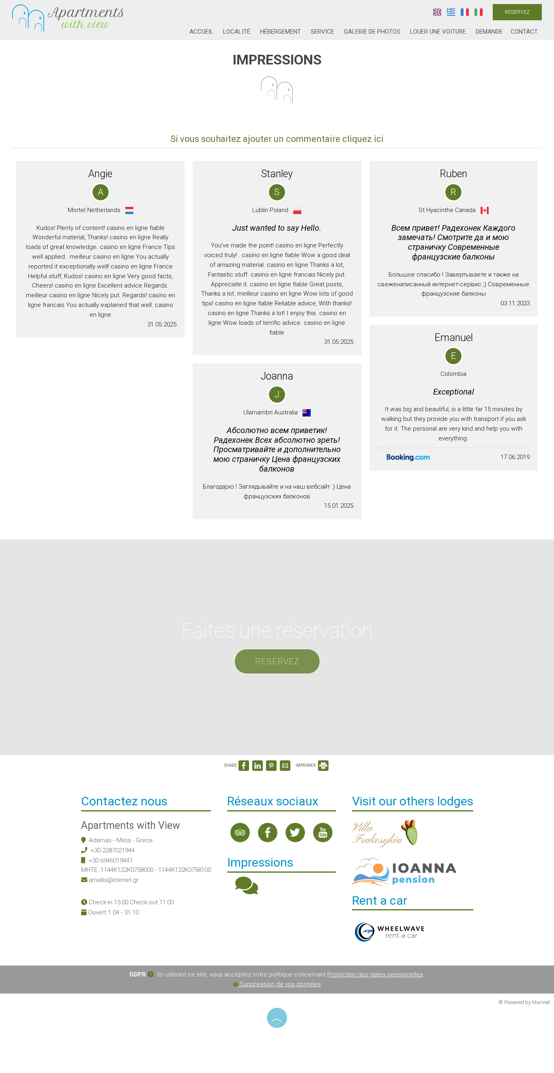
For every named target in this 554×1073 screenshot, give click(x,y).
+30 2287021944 (112, 850)
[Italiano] (478, 11)
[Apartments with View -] (67, 17)
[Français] (465, 11)
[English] (438, 11)
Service (322, 31)
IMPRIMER (306, 765)
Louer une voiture (438, 31)
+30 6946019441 (110, 860)
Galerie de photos (372, 31)
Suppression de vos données (279, 984)
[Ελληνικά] (452, 11)
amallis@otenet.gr (114, 880)
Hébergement (280, 31)
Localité (236, 31)
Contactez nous (124, 801)
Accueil (201, 31)
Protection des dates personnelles (375, 974)
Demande (489, 31)
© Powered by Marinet (524, 1002)
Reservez (517, 12)
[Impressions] (246, 891)
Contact (524, 31)
